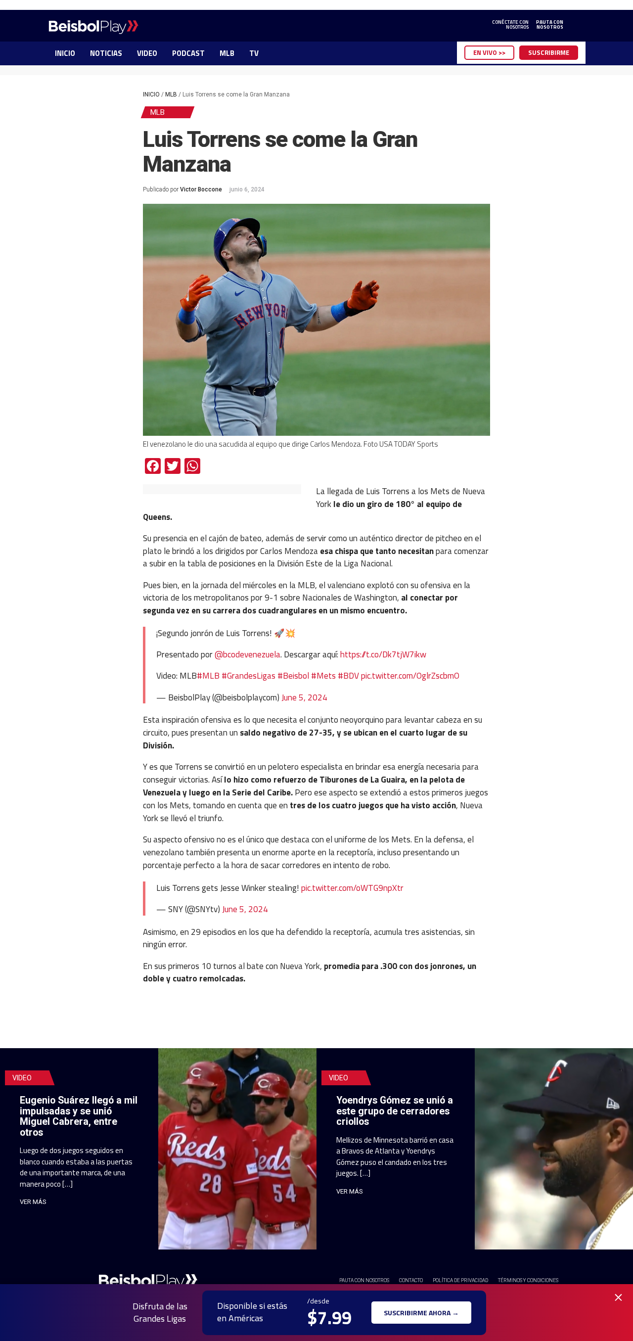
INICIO (65, 53)
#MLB (208, 675)
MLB (227, 53)
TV (254, 53)
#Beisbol (293, 675)
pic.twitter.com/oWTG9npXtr (352, 887)
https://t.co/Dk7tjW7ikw (383, 654)
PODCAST (188, 53)
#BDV (348, 675)
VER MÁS (33, 1201)
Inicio (151, 94)
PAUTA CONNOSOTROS (549, 25)
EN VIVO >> (489, 52)
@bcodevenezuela (247, 654)
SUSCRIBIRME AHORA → (421, 1312)
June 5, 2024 (304, 697)
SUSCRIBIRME (548, 52)
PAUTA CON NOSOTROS (364, 1280)
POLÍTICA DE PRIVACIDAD (460, 1280)
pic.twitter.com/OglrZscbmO (410, 675)
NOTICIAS (106, 53)
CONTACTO (411, 1280)
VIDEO (147, 53)
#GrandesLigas (248, 675)
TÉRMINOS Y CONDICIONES (528, 1280)
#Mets (323, 675)
